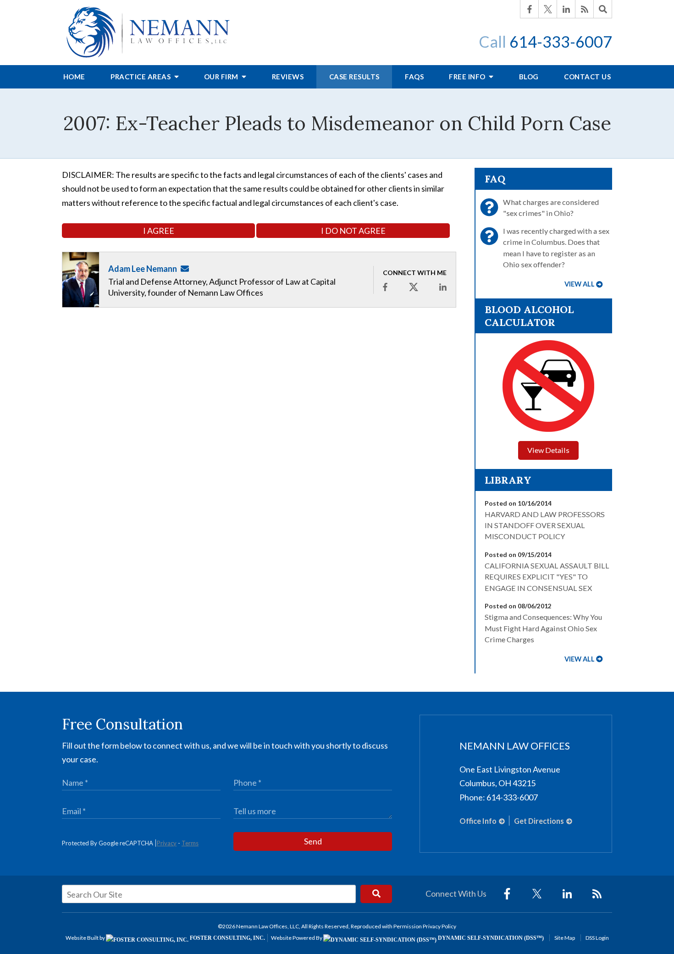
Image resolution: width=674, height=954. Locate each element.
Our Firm (222, 76)
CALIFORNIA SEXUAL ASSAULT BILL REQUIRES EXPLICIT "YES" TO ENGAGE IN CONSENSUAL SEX (547, 576)
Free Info (468, 76)
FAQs (414, 76)
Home (74, 76)
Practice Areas (141, 76)
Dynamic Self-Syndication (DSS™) (490, 938)
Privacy (167, 843)
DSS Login (597, 937)
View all (579, 284)
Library (508, 480)
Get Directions (539, 820)
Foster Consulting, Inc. (226, 938)
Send (313, 841)
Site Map (564, 937)
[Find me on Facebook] (385, 286)
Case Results (354, 76)
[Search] (603, 9)
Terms (190, 843)
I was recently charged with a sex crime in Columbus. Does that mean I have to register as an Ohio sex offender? (556, 247)
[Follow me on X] (414, 287)
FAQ (495, 178)
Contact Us (587, 76)
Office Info (478, 820)
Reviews (288, 76)
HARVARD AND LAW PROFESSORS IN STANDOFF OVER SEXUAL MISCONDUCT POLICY (545, 525)
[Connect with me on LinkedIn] (443, 286)
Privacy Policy (439, 926)
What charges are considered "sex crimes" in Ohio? (551, 207)
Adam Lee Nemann (142, 269)
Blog (529, 76)
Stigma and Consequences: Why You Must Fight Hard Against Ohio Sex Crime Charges (543, 628)
